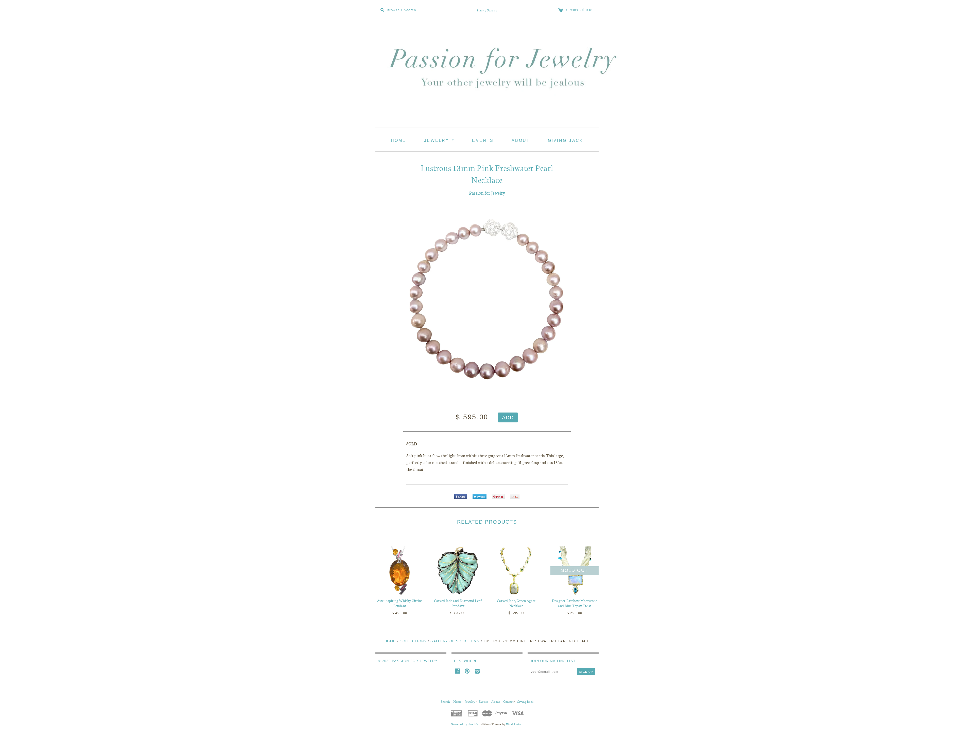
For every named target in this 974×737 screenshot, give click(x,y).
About (521, 140)
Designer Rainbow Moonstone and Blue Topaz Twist (574, 603)
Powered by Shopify (464, 724)
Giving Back (565, 140)
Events (483, 140)
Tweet (481, 496)
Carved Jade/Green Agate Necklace (516, 603)
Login (480, 10)
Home (398, 140)
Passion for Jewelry (487, 193)
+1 (516, 496)
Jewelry (440, 139)
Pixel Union (514, 724)
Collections (413, 641)
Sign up (492, 10)
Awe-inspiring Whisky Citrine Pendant (399, 603)
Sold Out (574, 570)
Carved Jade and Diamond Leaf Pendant (458, 603)
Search (445, 701)
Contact (508, 701)
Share (461, 496)
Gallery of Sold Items (454, 641)
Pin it (499, 496)
